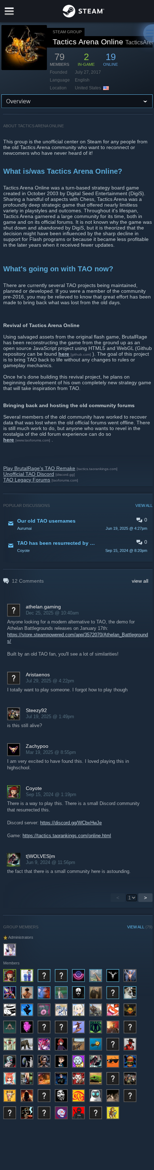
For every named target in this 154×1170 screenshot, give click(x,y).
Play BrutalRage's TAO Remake (39, 468)
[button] (77, 524)
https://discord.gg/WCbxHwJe (71, 822)
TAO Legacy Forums (26, 480)
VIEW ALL (144, 505)
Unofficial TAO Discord (28, 474)
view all (140, 581)
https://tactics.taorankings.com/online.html (67, 835)
